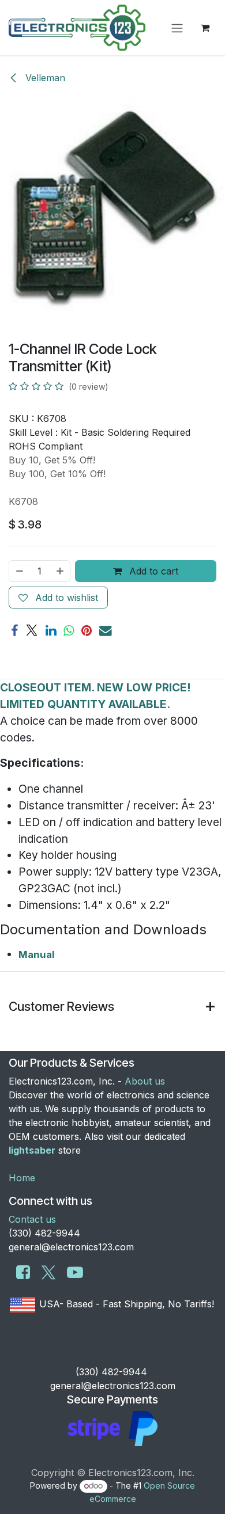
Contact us (32, 1219)
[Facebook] (14, 631)
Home (22, 1178)
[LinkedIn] (51, 631)
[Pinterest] (86, 631)
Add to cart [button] (152, 571)
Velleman (43, 77)
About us (145, 1081)
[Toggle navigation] (177, 28)
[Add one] (60, 571)
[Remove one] (19, 571)
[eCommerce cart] (204, 27)
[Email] (105, 631)
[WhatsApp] (68, 631)
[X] (31, 631)
